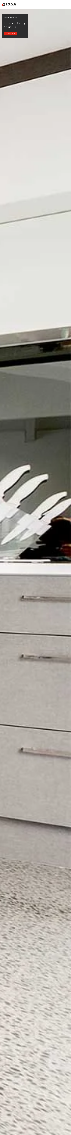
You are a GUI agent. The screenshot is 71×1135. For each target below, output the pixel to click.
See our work (11, 34)
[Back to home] (9, 4)
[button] (68, 4)
